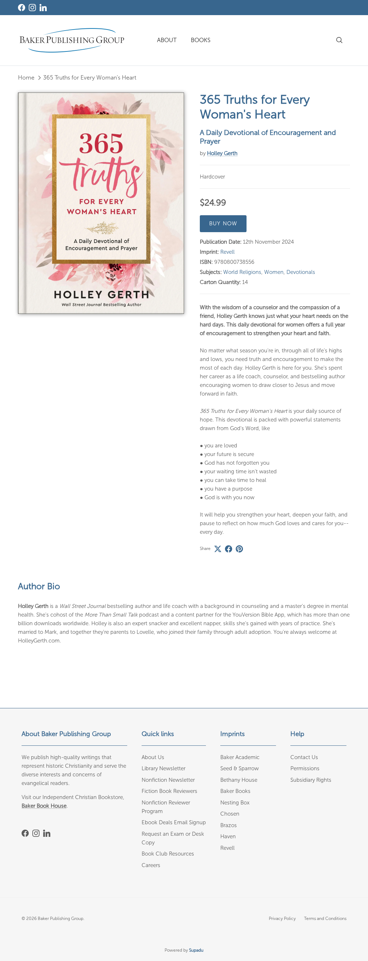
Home (26, 77)
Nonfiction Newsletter (168, 780)
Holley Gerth (222, 153)
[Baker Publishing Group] (72, 40)
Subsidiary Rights (310, 780)
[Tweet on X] (217, 548)
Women (274, 272)
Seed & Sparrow (239, 768)
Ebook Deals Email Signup (174, 822)
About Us (153, 757)
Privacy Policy (282, 918)
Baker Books (235, 791)
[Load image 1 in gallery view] (101, 203)
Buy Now (223, 223)
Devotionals (300, 272)
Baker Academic (239, 757)
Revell (227, 252)
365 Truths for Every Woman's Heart (89, 77)
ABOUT (166, 40)
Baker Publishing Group (60, 918)
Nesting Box (234, 802)
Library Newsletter (163, 768)
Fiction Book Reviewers (169, 791)
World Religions (242, 272)
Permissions (304, 768)
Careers (151, 865)
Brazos (228, 825)
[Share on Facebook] (228, 548)
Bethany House (238, 780)
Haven (228, 836)
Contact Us (304, 757)
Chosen (229, 814)
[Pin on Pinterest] (239, 548)
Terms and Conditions (325, 918)
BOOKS (201, 40)
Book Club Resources (168, 854)
